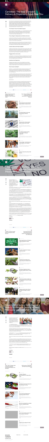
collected (19, 187)
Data (9, 324)
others (16, 344)
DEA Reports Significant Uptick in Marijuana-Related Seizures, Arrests (25, 270)
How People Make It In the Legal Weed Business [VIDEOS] (24, 113)
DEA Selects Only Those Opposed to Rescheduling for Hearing (25, 384)
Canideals (21, 30)
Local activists (11, 196)
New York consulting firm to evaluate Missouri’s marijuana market (25, 404)
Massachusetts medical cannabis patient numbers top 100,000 (24, 123)
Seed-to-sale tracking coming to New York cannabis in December (25, 413)
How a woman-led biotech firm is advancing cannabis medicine (24, 394)
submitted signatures (27, 213)
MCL (20, 144)
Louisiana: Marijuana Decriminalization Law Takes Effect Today (25, 375)
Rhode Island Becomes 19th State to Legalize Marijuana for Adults (25, 241)
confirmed (23, 203)
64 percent (19, 211)
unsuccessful (28, 195)
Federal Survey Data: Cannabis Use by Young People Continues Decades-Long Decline (25, 280)
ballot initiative (16, 204)
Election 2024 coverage (14, 215)
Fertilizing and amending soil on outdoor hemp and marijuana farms (25, 260)
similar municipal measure (19, 197)
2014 (24, 329)
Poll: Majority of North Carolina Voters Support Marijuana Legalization (24, 132)
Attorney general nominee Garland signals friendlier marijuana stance (25, 103)
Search (42, 156)
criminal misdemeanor (25, 199)
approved (14, 194)
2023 (26, 329)
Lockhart (16, 180)
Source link (10, 224)
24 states (14, 333)
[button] (26, 182)
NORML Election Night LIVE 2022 (24, 422)
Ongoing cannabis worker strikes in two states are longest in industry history (25, 290)
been (25, 195)
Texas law (10, 189)
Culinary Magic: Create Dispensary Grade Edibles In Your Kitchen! (25, 143)
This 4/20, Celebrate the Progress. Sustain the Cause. (25, 251)
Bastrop (16, 179)
